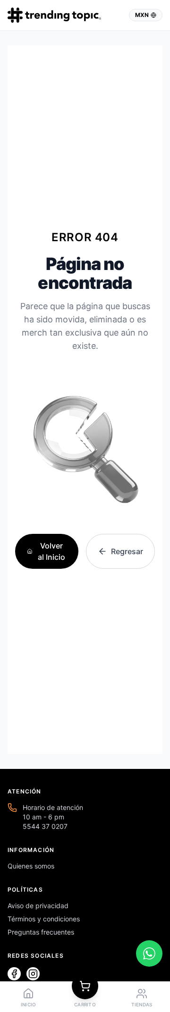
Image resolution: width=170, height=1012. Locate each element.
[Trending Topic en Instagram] (33, 973)
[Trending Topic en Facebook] (14, 973)
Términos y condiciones (44, 919)
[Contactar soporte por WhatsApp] (149, 953)
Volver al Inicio (51, 551)
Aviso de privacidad (38, 906)
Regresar (127, 551)
